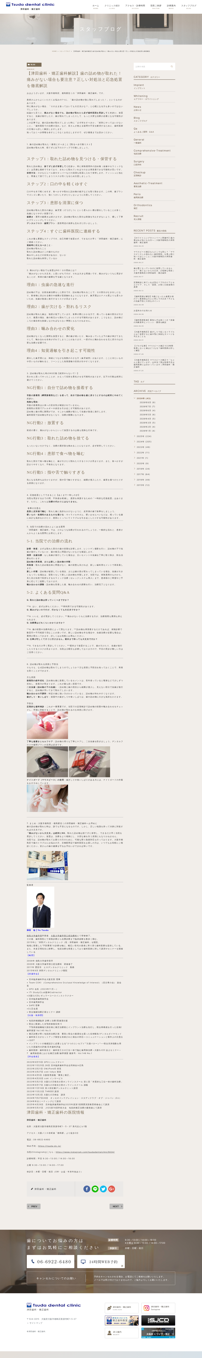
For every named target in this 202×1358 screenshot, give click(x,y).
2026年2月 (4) (147, 427)
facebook (86, 1189)
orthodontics (143, 206)
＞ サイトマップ (34, 1323)
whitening (146, 97)
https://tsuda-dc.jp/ (49, 1146)
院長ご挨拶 (156, 7)
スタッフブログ (189, 7)
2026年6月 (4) (148, 410)
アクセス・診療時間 (135, 7)
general (139, 141)
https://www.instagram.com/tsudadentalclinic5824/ (85, 1152)
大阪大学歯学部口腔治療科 (64, 935)
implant (139, 86)
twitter (103, 1189)
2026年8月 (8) (148, 402)
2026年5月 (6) (148, 414)
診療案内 (171, 7)
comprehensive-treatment (152, 152)
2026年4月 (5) (148, 418)
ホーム (95, 7)
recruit (139, 217)
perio (138, 195)
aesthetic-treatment (148, 184)
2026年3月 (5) (148, 422)
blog (33, 65)
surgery (139, 163)
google (111, 1189)
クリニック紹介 (112, 7)
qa (144, 130)
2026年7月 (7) (147, 406)
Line (95, 1189)
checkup (140, 174)
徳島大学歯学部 (34, 935)
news (137, 108)
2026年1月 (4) (147, 431)
